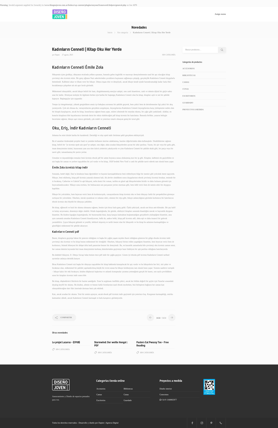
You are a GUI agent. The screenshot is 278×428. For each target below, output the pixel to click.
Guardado (187, 103)
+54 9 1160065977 (169, 400)
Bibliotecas (188, 75)
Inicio (110, 32)
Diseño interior (166, 389)
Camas (185, 82)
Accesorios (188, 68)
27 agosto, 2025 (67, 55)
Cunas (185, 89)
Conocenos (164, 394)
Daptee (57, 55)
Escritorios (188, 96)
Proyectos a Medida (193, 109)
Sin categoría (122, 32)
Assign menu (220, 14)
